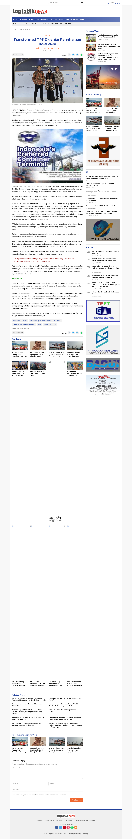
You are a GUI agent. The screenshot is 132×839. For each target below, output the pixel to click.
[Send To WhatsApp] (81, 54)
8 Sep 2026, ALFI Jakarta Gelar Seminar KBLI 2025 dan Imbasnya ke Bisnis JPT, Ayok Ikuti (106, 284)
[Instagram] (68, 827)
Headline (23, 19)
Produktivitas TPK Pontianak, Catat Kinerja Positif (37, 354)
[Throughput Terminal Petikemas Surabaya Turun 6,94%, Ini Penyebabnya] (75, 365)
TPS (39, 324)
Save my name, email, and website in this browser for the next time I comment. (40, 795)
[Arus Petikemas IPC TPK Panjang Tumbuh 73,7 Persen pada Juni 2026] (75, 602)
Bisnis (31, 19)
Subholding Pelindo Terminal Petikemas (45, 321)
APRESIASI (47, 36)
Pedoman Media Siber (21, 24)
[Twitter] (60, 827)
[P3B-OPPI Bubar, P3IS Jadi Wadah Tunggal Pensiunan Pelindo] (57, 438)
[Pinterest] (64, 827)
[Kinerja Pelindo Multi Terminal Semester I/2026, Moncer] (57, 345)
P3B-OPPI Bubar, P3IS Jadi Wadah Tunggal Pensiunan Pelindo (56, 519)
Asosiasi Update (71, 19)
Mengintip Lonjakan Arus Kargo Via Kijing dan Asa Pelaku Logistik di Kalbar (74, 354)
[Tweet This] (73, 54)
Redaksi (46, 24)
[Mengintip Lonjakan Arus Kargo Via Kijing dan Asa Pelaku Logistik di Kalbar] (75, 345)
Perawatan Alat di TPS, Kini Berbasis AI (101, 206)
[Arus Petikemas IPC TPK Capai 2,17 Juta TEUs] (38, 365)
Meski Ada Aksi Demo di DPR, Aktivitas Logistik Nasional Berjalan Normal (105, 268)
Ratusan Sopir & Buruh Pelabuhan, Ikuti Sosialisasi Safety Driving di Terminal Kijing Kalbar (18, 373)
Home (15, 19)
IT (51, 19)
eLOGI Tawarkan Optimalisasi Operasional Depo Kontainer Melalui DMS (102, 177)
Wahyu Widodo (50, 324)
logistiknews (41, 48)
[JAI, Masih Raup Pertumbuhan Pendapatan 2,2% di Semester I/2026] (57, 602)
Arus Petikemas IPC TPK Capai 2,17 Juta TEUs (37, 373)
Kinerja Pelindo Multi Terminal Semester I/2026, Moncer (56, 354)
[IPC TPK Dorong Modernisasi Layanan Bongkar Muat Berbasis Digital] (20, 602)
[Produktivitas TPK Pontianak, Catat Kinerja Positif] (38, 345)
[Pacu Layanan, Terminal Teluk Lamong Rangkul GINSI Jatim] (91, 47)
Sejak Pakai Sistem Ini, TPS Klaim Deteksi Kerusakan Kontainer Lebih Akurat (101, 212)
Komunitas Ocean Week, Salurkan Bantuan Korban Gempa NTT (105, 276)
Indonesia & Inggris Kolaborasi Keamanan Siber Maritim (102, 199)
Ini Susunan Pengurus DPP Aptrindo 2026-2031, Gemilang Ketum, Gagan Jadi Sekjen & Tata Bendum (109, 56)
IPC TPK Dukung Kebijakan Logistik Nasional (105, 252)
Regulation (59, 19)
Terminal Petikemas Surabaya (24, 324)
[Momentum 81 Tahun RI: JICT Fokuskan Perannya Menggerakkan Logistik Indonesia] (20, 345)
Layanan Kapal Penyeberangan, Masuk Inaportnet (101, 192)
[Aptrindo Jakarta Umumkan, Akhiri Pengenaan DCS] (91, 38)
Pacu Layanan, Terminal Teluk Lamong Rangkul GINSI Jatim (109, 46)
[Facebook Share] (69, 54)
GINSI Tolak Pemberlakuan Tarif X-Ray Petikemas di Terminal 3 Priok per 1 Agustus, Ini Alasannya (38, 683)
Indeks (112, 2)
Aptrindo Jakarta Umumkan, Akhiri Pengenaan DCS (108, 36)
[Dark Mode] (118, 2)
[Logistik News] (30, 11)
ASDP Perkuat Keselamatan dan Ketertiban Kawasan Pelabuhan (104, 260)
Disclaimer (36, 24)
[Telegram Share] (77, 54)
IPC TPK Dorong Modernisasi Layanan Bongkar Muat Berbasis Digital (18, 683)
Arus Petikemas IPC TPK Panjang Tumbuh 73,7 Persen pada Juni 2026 (75, 683)
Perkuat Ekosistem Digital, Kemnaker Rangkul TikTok (100, 184)
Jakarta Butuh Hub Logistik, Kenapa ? (105, 293)
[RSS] (75, 827)
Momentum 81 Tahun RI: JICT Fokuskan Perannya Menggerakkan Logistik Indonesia (19, 354)
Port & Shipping (42, 19)
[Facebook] (56, 827)
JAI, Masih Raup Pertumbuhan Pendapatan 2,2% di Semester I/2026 (56, 683)
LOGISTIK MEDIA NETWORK (61, 24)
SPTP (25, 321)
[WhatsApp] (72, 827)
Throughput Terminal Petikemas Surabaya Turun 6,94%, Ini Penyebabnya (74, 373)
